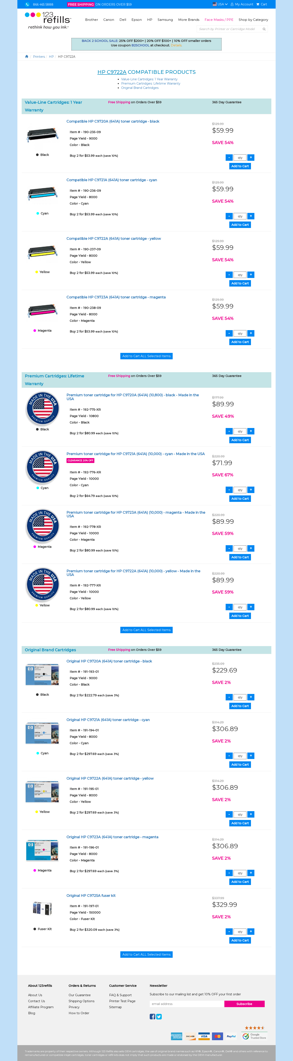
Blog (31, 1013)
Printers (39, 57)
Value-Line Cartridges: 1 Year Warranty (149, 79)
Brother (91, 20)
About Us (35, 995)
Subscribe (244, 1004)
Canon (108, 20)
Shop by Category (253, 20)
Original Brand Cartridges (140, 88)
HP (149, 20)
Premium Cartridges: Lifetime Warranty (150, 83)
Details (176, 45)
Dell (122, 20)
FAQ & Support (120, 995)
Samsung (165, 20)
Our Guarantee (80, 995)
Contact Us (36, 1001)
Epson (136, 20)
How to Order (79, 1013)
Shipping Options (81, 1001)
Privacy (74, 1007)
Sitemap (115, 1007)
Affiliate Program (41, 1007)
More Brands (188, 20)
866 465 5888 (43, 4)
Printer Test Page (122, 1001)
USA (221, 4)
